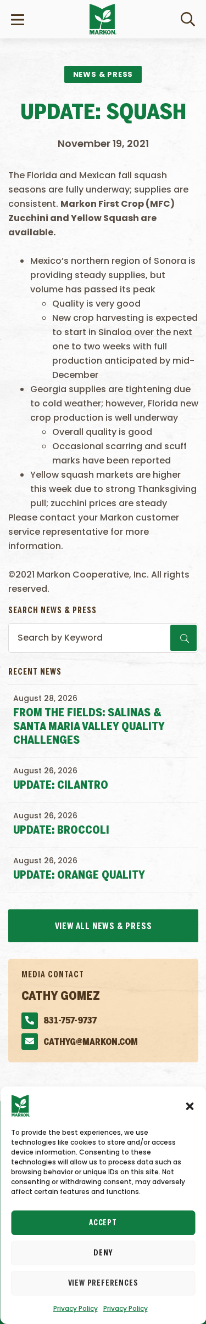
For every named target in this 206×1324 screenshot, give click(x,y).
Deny (102, 1253)
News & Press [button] (103, 74)
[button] (189, 1105)
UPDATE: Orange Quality (79, 875)
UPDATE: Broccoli (61, 830)
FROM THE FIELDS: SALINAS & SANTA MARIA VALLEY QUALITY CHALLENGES (88, 727)
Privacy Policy (75, 1308)
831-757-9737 (70, 1021)
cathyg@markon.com (90, 1042)
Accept (103, 1223)
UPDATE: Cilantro (60, 785)
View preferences (103, 1283)
